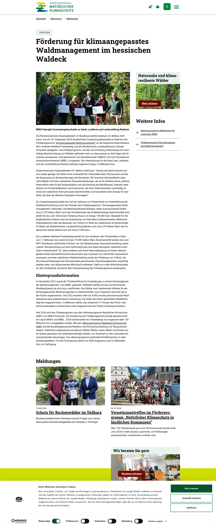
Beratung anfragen (133, 474)
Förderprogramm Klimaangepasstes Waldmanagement (158, 144)
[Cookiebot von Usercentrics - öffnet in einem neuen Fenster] (19, 521)
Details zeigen (155, 521)
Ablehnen (191, 507)
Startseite (41, 18)
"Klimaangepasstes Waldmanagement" (75, 143)
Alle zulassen (191, 488)
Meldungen (72, 18)
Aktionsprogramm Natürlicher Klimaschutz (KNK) (158, 132)
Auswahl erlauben (191, 498)
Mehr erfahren (149, 103)
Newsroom (56, 18)
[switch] (85, 521)
